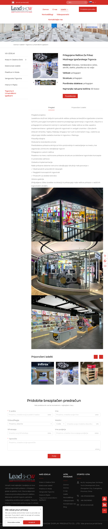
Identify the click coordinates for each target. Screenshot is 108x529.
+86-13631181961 (86, 500)
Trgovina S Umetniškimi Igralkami (10, 93)
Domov (46, 9)
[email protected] (22, 2)
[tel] (104, 255)
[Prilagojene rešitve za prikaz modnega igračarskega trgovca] (67, 373)
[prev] (34, 82)
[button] (96, 357)
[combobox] (30, 424)
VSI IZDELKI (10, 53)
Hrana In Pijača (11, 85)
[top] (104, 510)
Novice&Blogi (47, 15)
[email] (104, 266)
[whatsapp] (104, 260)
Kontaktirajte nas (55, 20)
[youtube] (104, 498)
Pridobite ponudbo (87, 9)
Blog (65, 507)
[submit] (85, 2)
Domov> (17, 44)
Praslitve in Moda (12, 72)
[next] (57, 82)
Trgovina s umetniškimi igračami (37, 44)
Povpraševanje (70, 96)
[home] (21, 9)
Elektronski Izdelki (12, 66)
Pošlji (54, 456)
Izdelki (63, 9)
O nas (54, 9)
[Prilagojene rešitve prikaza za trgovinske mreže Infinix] (42, 373)
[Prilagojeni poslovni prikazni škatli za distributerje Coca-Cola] (91, 373)
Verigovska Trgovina (13, 78)
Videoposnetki (63, 15)
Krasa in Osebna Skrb (14, 60)
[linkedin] (104, 504)
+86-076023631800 (87, 496)
